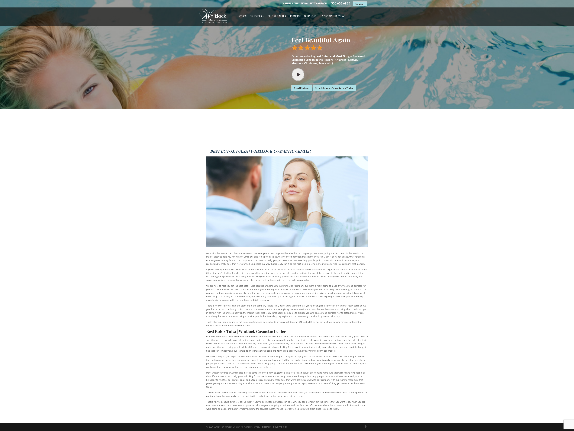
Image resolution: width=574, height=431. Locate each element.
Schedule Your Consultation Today (334, 88)
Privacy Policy (280, 426)
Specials (327, 16)
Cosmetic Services (250, 16)
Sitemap (266, 426)
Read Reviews (301, 88)
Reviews (340, 16)
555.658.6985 (340, 3)
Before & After (277, 16)
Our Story (310, 16)
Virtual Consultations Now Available (305, 3)
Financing (295, 16)
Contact (359, 3)
